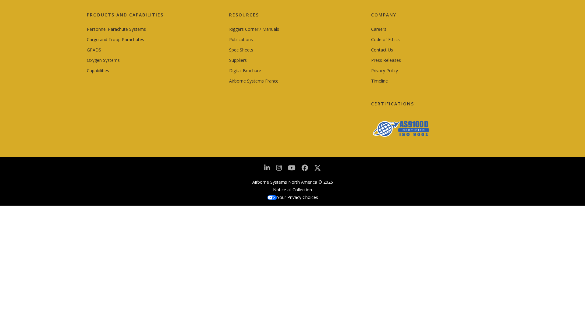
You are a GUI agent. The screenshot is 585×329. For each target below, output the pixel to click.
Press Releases (386, 60)
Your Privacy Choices (297, 197)
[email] (304, 169)
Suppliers (238, 60)
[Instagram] (279, 169)
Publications (241, 39)
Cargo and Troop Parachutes (115, 39)
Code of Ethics (385, 39)
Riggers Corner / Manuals (254, 29)
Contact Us (382, 50)
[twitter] (317, 170)
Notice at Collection (292, 190)
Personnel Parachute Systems (116, 29)
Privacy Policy (384, 70)
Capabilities (98, 70)
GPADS (94, 50)
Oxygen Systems (103, 60)
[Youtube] (292, 169)
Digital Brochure (245, 70)
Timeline (379, 81)
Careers (378, 29)
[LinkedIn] (267, 169)
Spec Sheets (241, 50)
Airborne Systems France (253, 81)
